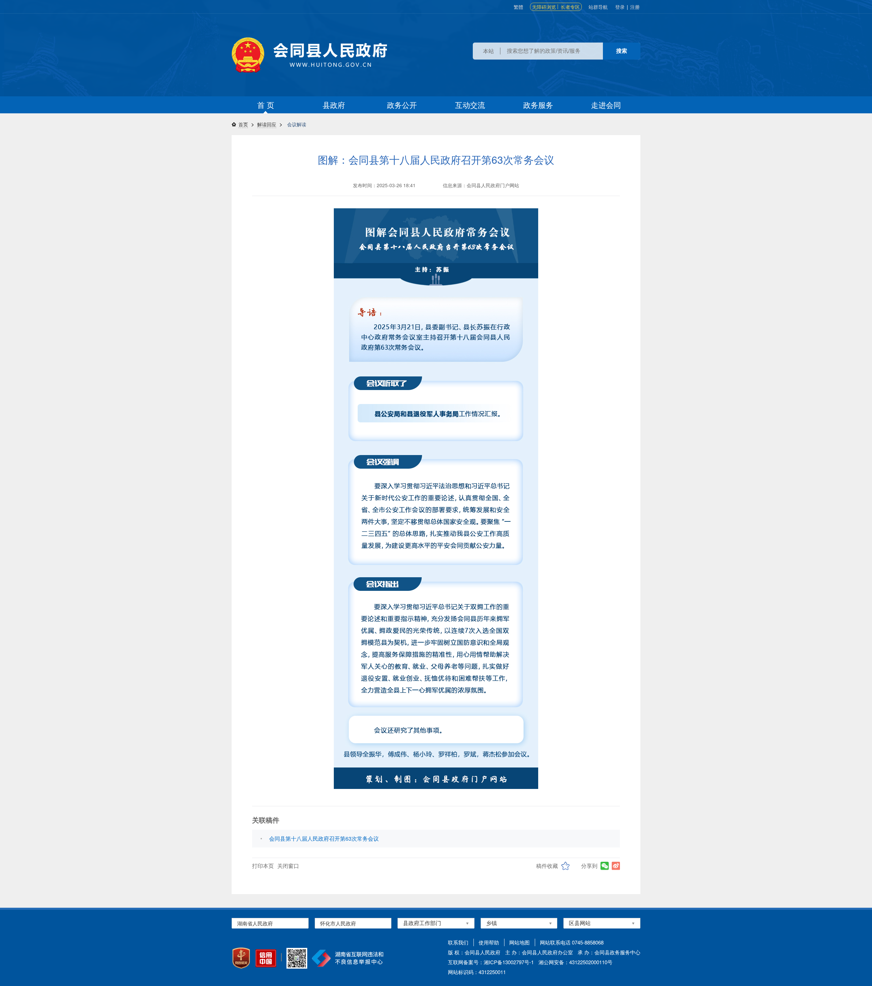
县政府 (334, 104)
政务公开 (402, 104)
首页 (243, 124)
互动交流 (470, 104)
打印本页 (263, 866)
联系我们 (458, 942)
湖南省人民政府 (255, 923)
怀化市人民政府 (338, 923)
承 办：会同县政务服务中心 (609, 952)
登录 (620, 6)
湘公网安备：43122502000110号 (575, 962)
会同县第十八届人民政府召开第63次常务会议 (324, 838)
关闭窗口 (288, 866)
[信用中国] (265, 958)
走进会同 (606, 104)
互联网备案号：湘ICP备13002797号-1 (491, 962)
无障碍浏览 (544, 6)
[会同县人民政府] (309, 54)
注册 (635, 6)
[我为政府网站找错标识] (281, 957)
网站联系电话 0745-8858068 (572, 942)
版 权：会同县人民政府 (474, 952)
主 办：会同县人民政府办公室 (539, 952)
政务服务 (538, 104)
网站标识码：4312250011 (477, 971)
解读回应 (266, 124)
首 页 (265, 104)
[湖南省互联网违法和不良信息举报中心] (347, 958)
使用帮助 (489, 942)
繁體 (518, 6)
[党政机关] (241, 958)
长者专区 (570, 6)
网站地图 (519, 942)
